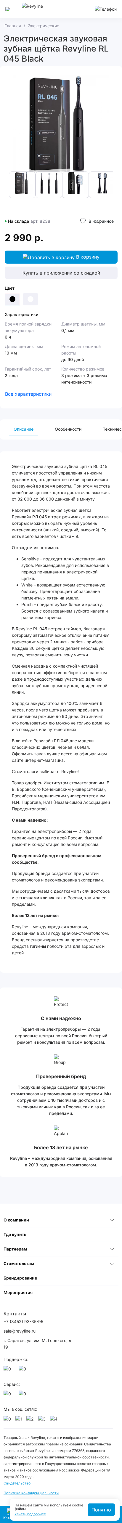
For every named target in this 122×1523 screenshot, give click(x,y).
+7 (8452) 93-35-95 (23, 1321)
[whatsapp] (8, 1370)
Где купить (15, 1234)
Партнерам (15, 1248)
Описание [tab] (23, 429)
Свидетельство (17, 1483)
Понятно (101, 1510)
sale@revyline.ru (20, 1330)
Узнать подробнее (30, 1514)
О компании (16, 1219)
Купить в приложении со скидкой (61, 273)
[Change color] (30, 299)
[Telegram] (23, 1370)
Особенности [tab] (68, 429)
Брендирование (20, 1277)
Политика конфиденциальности (31, 1493)
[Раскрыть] (111, 1220)
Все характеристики (28, 394)
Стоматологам (19, 1263)
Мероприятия (18, 1292)
